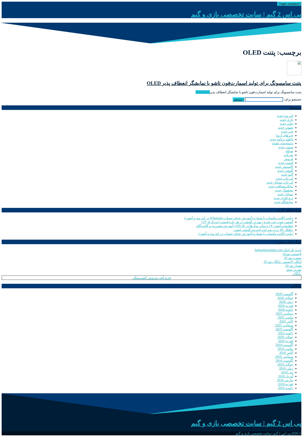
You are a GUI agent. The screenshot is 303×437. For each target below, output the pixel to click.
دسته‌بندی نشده (282, 143)
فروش (288, 159)
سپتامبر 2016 (284, 356)
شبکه (289, 151)
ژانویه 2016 (285, 388)
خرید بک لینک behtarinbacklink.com (278, 250)
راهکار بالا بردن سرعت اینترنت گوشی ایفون (263, 230)
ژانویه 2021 (285, 333)
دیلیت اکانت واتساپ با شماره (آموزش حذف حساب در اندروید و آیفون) (245, 234)
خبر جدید (287, 131)
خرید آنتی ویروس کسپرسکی (151, 277)
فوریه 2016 (285, 384)
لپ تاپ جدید (284, 178)
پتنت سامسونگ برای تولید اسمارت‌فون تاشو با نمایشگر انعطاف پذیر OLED (224, 83)
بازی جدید (286, 119)
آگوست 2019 (284, 345)
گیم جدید (287, 174)
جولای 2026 (285, 298)
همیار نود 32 (293, 265)
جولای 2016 (285, 364)
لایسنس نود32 (292, 254)
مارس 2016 (285, 380)
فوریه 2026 (285, 305)
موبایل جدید (285, 194)
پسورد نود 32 (292, 258)
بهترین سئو (294, 269)
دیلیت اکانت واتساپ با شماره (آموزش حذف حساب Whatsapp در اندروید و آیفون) (238, 218)
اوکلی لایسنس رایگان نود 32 (282, 262)
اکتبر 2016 (286, 353)
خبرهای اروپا (284, 135)
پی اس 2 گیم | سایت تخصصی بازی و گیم (246, 14)
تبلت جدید (286, 123)
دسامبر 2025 (284, 313)
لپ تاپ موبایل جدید (280, 182)
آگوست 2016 (284, 360)
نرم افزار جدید (283, 198)
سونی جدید (285, 147)
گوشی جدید (285, 170)
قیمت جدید (285, 163)
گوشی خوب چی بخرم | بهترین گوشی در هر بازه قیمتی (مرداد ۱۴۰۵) (247, 222)
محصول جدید (284, 190)
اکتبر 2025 (286, 321)
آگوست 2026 (284, 294)
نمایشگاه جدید (283, 202)
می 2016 (287, 372)
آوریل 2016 (285, 376)
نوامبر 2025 (285, 317)
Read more (203, 92)
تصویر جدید (285, 127)
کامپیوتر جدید (284, 166)
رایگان (297, 273)
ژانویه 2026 (285, 309)
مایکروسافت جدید (280, 186)
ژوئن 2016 (286, 368)
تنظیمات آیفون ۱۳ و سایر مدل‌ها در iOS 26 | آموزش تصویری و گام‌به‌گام (244, 226)
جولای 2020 (285, 337)
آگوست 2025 (284, 329)
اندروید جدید (285, 116)
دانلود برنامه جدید (281, 139)
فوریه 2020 (285, 341)
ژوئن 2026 (286, 302)
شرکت (288, 155)
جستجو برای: (292, 99)
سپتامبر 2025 (284, 325)
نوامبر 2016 (285, 349)
